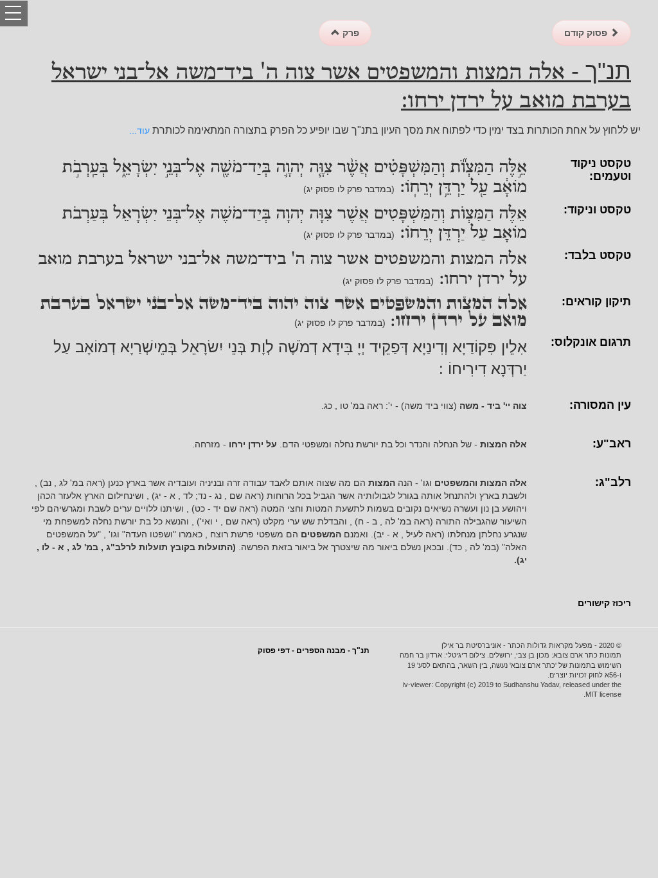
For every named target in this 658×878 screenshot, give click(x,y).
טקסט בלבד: (597, 255)
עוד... (139, 130)
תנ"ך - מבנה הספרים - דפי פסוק (313, 650)
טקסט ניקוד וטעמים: (601, 170)
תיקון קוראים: (596, 301)
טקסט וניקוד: (597, 209)
